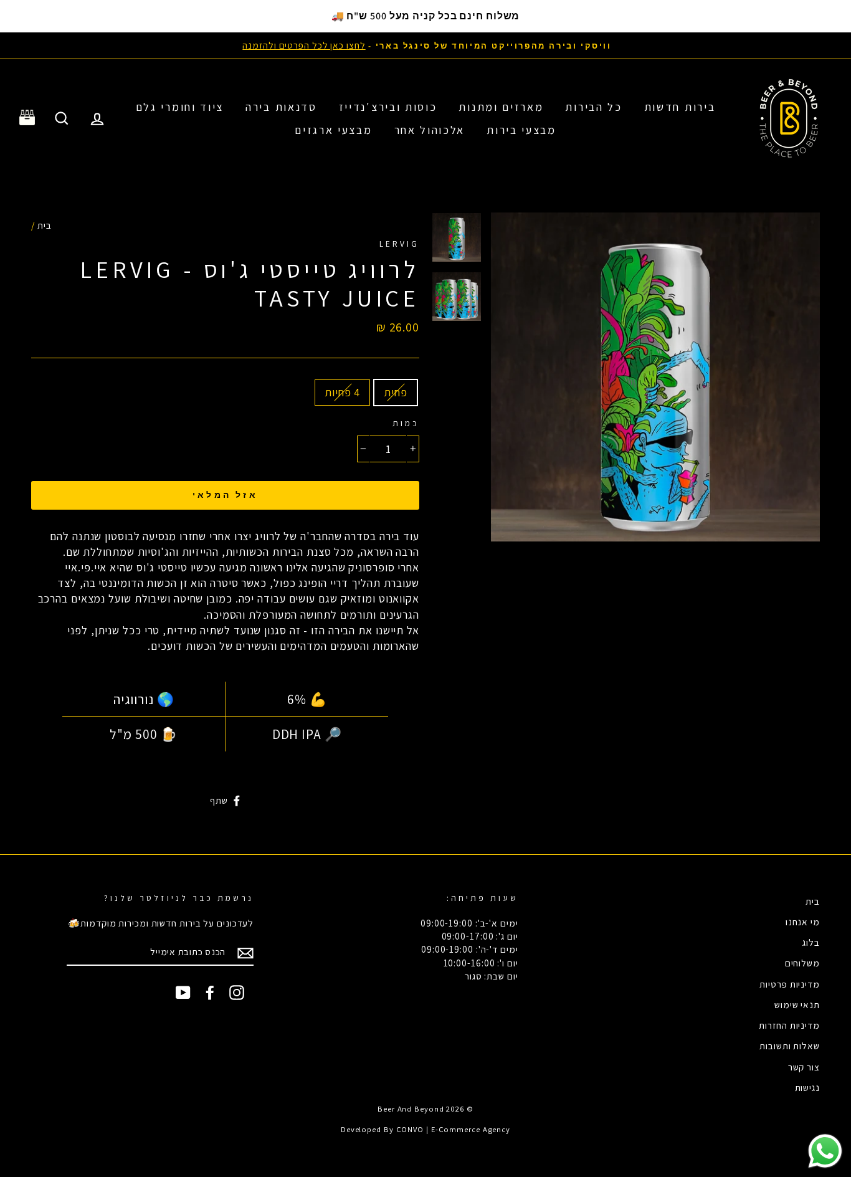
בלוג (811, 942)
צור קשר (804, 1066)
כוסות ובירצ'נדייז (388, 107)
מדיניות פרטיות (789, 984)
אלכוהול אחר (429, 130)
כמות (405, 423)
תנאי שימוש (797, 1004)
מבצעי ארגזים (333, 130)
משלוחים (802, 962)
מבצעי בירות (521, 130)
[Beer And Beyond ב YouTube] (183, 991)
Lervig (399, 243)
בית (44, 225)
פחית (395, 392)
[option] (425, 45)
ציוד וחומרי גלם (180, 107)
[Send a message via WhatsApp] (825, 1151)
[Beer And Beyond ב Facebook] (209, 991)
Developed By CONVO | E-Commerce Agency (425, 1129)
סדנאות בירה (281, 107)
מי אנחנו (803, 921)
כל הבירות (593, 107)
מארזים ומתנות (501, 107)
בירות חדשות (680, 107)
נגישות (807, 1087)
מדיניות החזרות (789, 1025)
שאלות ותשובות (789, 1045)
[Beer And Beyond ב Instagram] (236, 991)
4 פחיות (342, 392)
